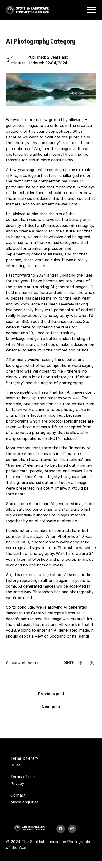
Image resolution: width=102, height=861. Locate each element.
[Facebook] (81, 663)
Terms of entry (24, 758)
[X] (92, 663)
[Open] (91, 10)
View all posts (25, 663)
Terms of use (22, 776)
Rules (15, 765)
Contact (18, 795)
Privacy (17, 783)
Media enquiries (24, 802)
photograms (17, 421)
